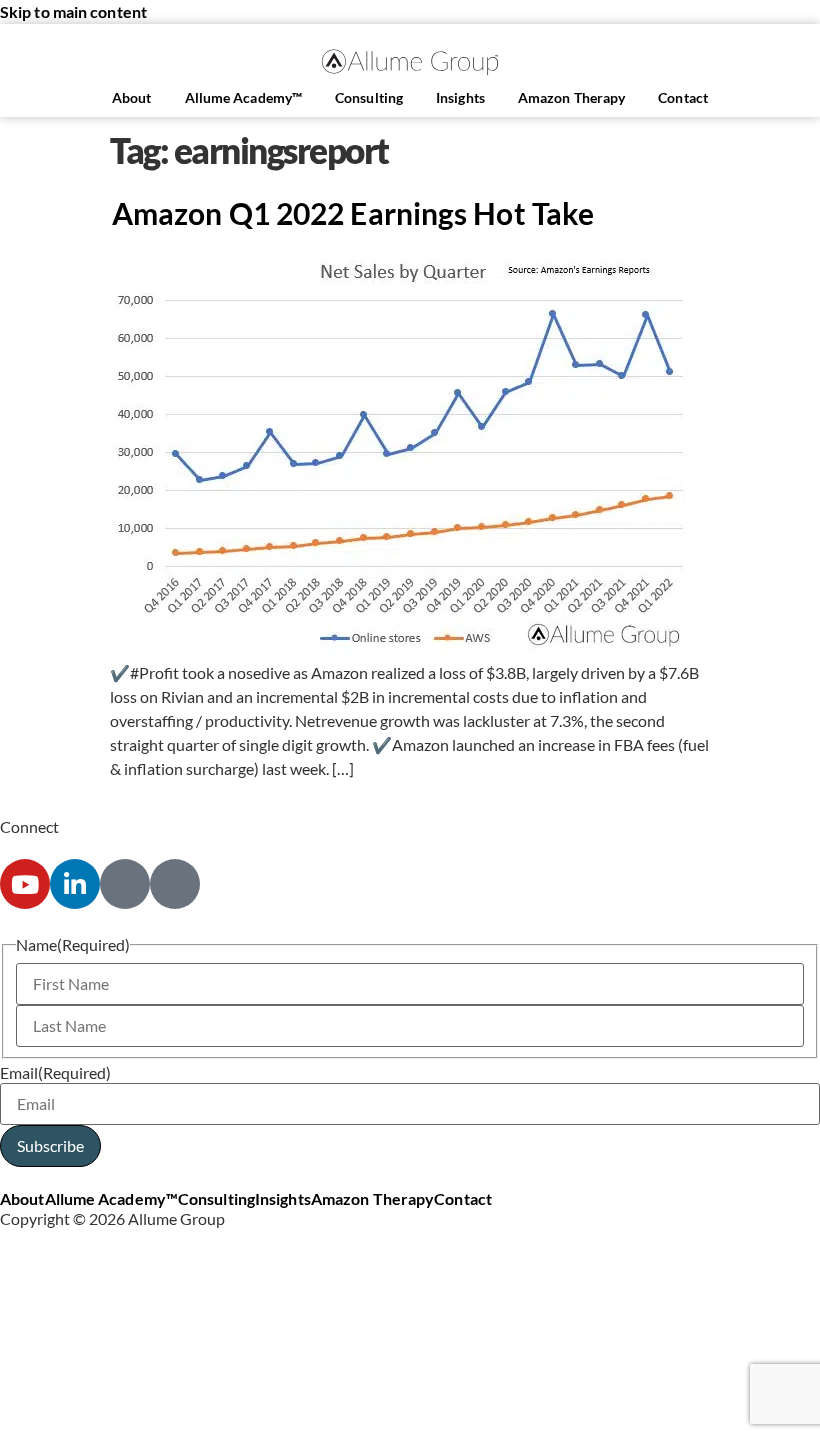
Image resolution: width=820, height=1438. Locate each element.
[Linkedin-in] (75, 884)
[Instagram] (125, 884)
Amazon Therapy (571, 97)
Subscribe (50, 1145)
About (132, 97)
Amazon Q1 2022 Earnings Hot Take (353, 213)
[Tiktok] (175, 884)
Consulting (369, 97)
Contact (683, 97)
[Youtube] (25, 884)
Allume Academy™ (244, 97)
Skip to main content (73, 11)
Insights (460, 97)
